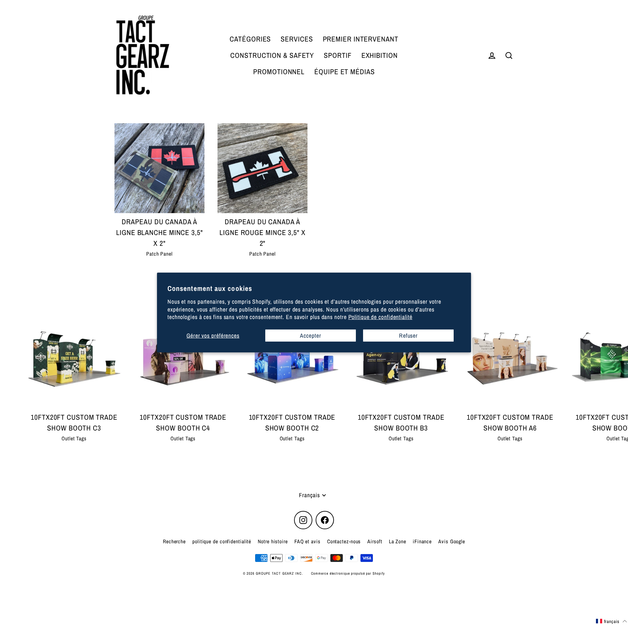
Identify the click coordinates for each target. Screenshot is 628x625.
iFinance (422, 541)
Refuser (408, 335)
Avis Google (451, 541)
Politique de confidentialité (380, 317)
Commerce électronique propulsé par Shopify (348, 573)
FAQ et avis (307, 541)
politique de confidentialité (221, 541)
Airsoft (374, 541)
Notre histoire (273, 541)
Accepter (310, 335)
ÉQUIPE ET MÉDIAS (344, 71)
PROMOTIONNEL (279, 71)
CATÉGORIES (250, 39)
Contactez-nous (344, 541)
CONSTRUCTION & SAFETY (272, 55)
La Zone (397, 541)
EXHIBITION (379, 55)
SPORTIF (337, 55)
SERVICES (297, 39)
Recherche (174, 541)
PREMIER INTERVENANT (360, 39)
